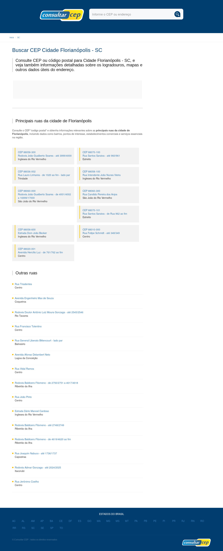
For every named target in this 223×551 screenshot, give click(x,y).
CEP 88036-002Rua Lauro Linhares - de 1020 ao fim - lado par (44, 173)
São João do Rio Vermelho (32, 201)
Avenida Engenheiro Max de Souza (34, 298)
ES (79, 521)
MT (127, 521)
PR (173, 521)
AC (14, 521)
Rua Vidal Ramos (24, 368)
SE (42, 528)
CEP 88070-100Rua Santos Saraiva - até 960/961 (101, 153)
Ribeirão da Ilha (23, 386)
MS (117, 521)
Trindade (23, 178)
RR (14, 528)
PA (135, 521)
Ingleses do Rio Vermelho (32, 159)
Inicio (12, 37)
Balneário (20, 344)
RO (202, 521)
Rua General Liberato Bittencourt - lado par (39, 340)
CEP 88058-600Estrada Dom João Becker (32, 231)
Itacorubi (19, 471)
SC (18, 37)
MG (108, 521)
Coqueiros (20, 301)
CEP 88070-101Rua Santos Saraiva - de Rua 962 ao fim (105, 211)
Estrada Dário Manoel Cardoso (32, 411)
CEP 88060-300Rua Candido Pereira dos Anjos (100, 192)
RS (23, 528)
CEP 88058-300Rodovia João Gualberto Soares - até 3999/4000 (45, 153)
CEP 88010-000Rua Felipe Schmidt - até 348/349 (101, 231)
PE (154, 521)
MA (99, 521)
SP (51, 528)
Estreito (87, 159)
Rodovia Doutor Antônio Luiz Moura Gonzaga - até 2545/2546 (49, 312)
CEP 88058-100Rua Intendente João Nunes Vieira (102, 173)
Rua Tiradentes (23, 284)
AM (33, 521)
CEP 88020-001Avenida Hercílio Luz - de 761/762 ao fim (40, 250)
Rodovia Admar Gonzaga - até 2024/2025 (38, 467)
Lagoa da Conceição (26, 358)
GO (89, 521)
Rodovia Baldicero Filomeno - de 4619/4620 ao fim (43, 439)
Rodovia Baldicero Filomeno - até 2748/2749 (39, 425)
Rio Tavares (21, 315)
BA (51, 521)
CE (61, 521)
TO (61, 528)
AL (23, 521)
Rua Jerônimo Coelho (27, 481)
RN (192, 521)
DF (70, 521)
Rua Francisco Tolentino (28, 326)
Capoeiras (20, 456)
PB (145, 521)
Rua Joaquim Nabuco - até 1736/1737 (36, 453)
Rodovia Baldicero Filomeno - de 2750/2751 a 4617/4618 (46, 382)
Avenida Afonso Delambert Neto (32, 354)
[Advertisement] (77, 89)
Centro (86, 236)
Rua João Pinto (23, 397)
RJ (183, 521)
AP (42, 521)
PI (164, 521)
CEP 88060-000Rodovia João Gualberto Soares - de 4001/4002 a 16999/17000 (44, 194)
